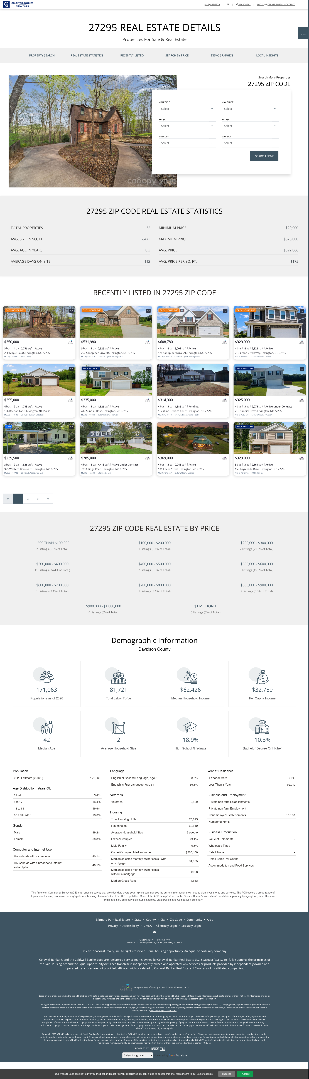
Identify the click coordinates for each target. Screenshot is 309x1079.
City (162, 920)
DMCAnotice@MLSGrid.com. (163, 1010)
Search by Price (177, 55)
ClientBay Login (166, 926)
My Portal (244, 4)
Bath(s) (226, 119)
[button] (303, 33)
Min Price (164, 102)
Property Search (42, 55)
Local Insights (267, 55)
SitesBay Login (191, 926)
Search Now (264, 156)
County (151, 920)
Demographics (222, 55)
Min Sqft (164, 136)
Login (260, 4)
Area (210, 920)
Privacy (113, 926)
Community (194, 920)
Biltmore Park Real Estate (113, 920)
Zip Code (176, 920)
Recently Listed (132, 55)
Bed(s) (162, 119)
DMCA (147, 926)
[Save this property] (71, 311)
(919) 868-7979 (212, 4)
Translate (181, 1055)
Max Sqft (227, 136)
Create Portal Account (281, 4)
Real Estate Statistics (87, 55)
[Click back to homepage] (16, 4)
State (137, 920)
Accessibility (130, 926)
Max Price (228, 102)
